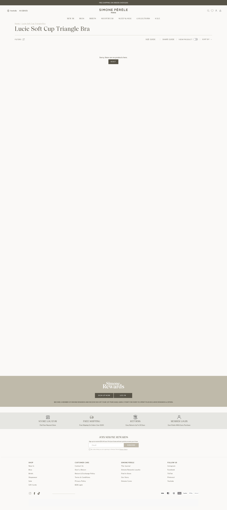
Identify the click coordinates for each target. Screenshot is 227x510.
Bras (30, 470)
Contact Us (79, 466)
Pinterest (171, 477)
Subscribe (131, 445)
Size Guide (150, 39)
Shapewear (33, 477)
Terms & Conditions (82, 477)
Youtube (170, 481)
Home (17, 23)
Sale (30, 481)
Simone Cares (126, 481)
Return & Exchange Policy (85, 473)
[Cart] (220, 10)
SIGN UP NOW (104, 395)
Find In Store (126, 473)
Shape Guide (168, 39)
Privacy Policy (123, 449)
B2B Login (79, 485)
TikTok (170, 473)
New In (31, 466)
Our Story (125, 477)
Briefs (31, 473)
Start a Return (80, 470)
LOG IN (123, 395)
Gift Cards (33, 485)
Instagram (171, 466)
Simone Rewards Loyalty (130, 470)
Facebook (171, 470)
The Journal (125, 466)
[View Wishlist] (212, 10)
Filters (18, 39)
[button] (82, 18)
